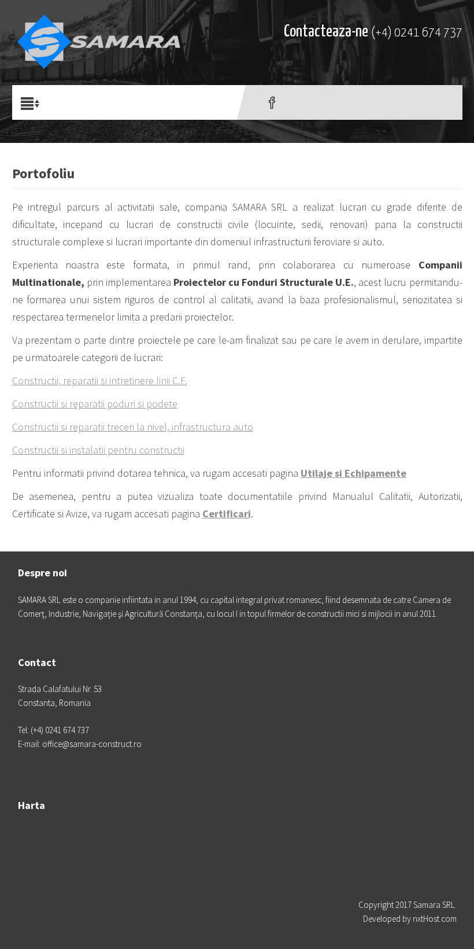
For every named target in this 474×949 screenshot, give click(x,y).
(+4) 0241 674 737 (416, 32)
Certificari (226, 513)
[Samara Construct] (99, 31)
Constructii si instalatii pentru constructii (98, 450)
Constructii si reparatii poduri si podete (94, 403)
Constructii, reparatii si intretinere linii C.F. (99, 380)
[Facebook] (272, 102)
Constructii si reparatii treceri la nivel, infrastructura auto (132, 426)
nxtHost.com (435, 918)
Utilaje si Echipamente (353, 473)
